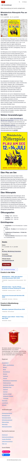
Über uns (4, 443)
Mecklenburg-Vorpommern (10, 380)
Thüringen (5, 398)
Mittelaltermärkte (6, 417)
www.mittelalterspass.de (8, 260)
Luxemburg (5, 403)
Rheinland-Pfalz (7, 387)
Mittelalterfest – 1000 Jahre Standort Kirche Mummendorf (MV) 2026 (12, 277)
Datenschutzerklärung (7, 437)
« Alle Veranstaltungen (6, 5)
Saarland (5, 389)
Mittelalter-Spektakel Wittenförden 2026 (13, 309)
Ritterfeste (4, 424)
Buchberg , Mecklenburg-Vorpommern (11, 251)
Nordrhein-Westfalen (8, 385)
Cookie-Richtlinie (6, 439)
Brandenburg (6, 371)
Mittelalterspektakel (7, 420)
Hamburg (5, 376)
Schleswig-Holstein (8, 396)
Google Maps (6, 264)
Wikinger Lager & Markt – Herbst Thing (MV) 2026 (12, 317)
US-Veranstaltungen (7, 256)
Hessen (5, 378)
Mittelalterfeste (6, 415)
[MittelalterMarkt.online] (3, 2)
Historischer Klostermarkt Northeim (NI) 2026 (13, 296)
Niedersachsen (7, 383)
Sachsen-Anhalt (7, 394)
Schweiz (4, 405)
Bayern (5, 367)
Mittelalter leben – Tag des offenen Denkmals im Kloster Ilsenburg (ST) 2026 (13, 287)
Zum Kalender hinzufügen (9, 269)
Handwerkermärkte (7, 413)
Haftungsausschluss (7, 441)
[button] (19, 2)
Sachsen (5, 391)
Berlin (4, 369)
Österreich (4, 400)
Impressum (5, 434)
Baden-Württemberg (8, 365)
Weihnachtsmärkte (7, 426)
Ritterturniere (5, 422)
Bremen (5, 374)
